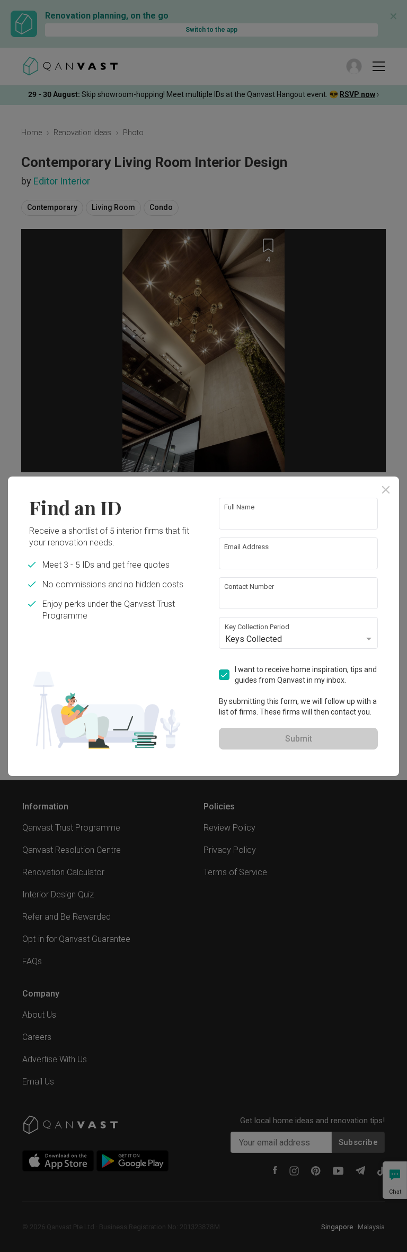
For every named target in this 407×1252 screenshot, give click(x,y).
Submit (298, 739)
